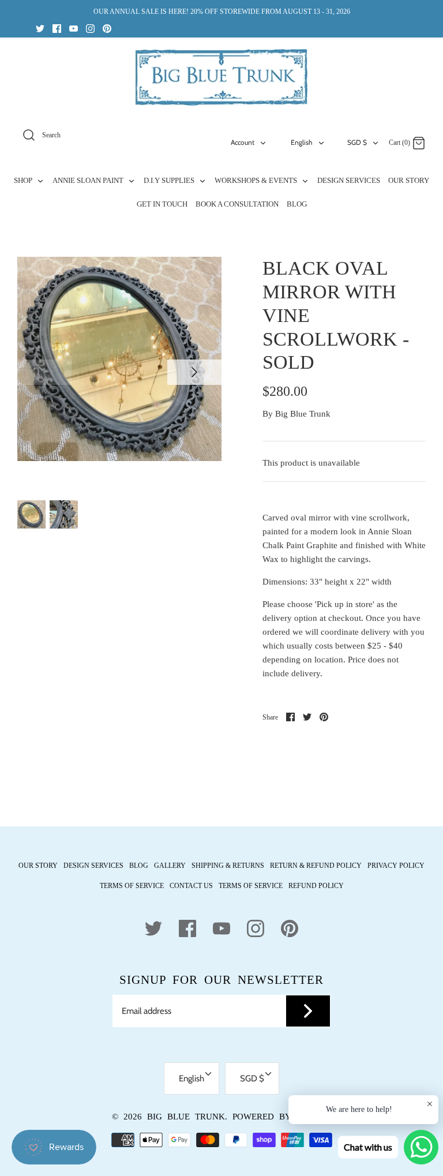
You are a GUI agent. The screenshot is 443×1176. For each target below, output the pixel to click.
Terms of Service (132, 886)
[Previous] (44, 372)
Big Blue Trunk (303, 413)
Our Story (38, 866)
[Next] (194, 372)
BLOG (297, 204)
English (302, 142)
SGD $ (357, 142)
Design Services (93, 866)
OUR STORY (408, 180)
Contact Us (191, 886)
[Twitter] (40, 28)
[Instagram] (90, 28)
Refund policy (316, 886)
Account (242, 142)
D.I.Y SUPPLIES (170, 180)
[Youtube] (73, 28)
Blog (138, 866)
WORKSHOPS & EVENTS (257, 180)
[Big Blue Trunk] (221, 77)
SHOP (24, 180)
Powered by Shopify (282, 1116)
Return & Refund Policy (316, 866)
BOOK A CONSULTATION (237, 204)
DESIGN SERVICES (348, 180)
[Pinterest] (107, 28)
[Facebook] (56, 28)
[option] (119, 359)
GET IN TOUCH (162, 204)
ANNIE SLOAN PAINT (88, 180)
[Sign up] (308, 1011)
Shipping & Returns (228, 866)
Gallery (170, 866)
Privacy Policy (396, 866)
